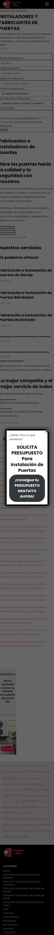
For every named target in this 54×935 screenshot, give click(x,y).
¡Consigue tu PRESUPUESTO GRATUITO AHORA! (27, 488)
